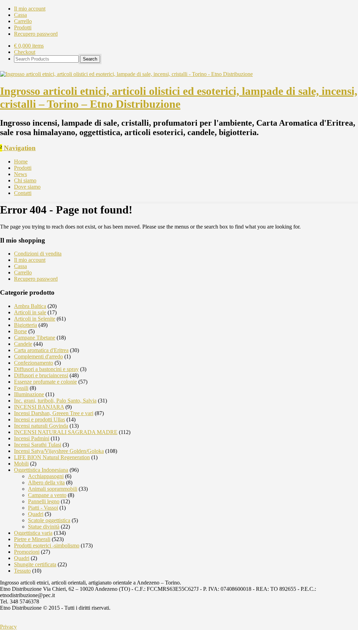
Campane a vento (47, 495)
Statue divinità (43, 527)
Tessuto (22, 571)
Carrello (23, 21)
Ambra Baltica (30, 306)
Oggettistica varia (33, 533)
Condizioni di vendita (38, 254)
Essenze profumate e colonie (45, 382)
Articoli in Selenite (34, 319)
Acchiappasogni (46, 476)
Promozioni (27, 552)
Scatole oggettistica (49, 520)
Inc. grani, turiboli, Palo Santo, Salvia (55, 401)
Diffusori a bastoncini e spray (46, 369)
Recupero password (36, 34)
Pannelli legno (43, 501)
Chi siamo (25, 180)
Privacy (8, 627)
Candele (23, 344)
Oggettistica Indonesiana (41, 470)
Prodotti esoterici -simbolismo (46, 545)
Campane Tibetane (34, 338)
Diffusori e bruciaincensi (41, 375)
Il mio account (29, 9)
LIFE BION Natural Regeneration (52, 457)
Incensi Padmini (31, 438)
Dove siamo (27, 187)
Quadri (35, 514)
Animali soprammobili (52, 489)
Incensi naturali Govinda (41, 426)
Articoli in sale (30, 312)
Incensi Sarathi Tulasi (37, 445)
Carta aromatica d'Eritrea (41, 350)
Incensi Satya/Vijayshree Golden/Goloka (59, 451)
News (20, 174)
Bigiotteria (25, 325)
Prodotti (22, 27)
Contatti (22, 193)
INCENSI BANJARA (39, 407)
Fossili (21, 388)
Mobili (21, 464)
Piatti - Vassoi (43, 508)
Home (21, 161)
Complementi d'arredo (38, 356)
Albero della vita (46, 482)
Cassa (20, 15)
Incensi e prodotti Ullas (39, 419)
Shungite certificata (35, 564)
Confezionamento (33, 363)
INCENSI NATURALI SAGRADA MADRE (65, 432)
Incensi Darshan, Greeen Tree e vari (53, 413)
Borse (20, 331)
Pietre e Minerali (32, 539)
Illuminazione (29, 394)
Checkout (24, 52)
